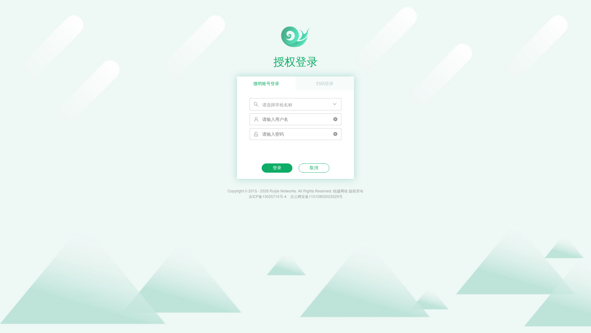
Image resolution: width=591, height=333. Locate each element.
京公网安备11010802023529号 (316, 196)
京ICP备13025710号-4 (268, 196)
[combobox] (295, 104)
